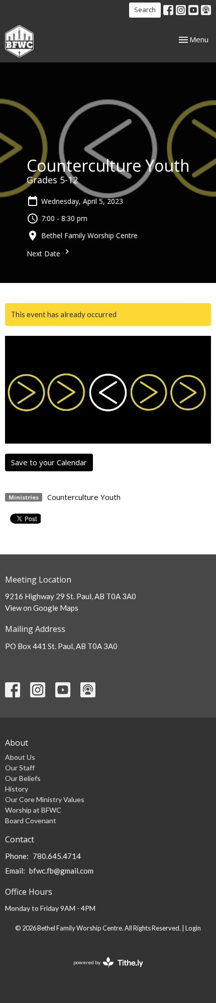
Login (193, 928)
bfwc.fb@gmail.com (61, 870)
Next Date (44, 253)
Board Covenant (30, 820)
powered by (103, 971)
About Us (20, 757)
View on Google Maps (41, 607)
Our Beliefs (23, 778)
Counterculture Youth (84, 497)
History (16, 788)
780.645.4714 (57, 856)
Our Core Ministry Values (44, 799)
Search (145, 9)
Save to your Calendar (49, 462)
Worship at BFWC (33, 810)
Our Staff (20, 767)
